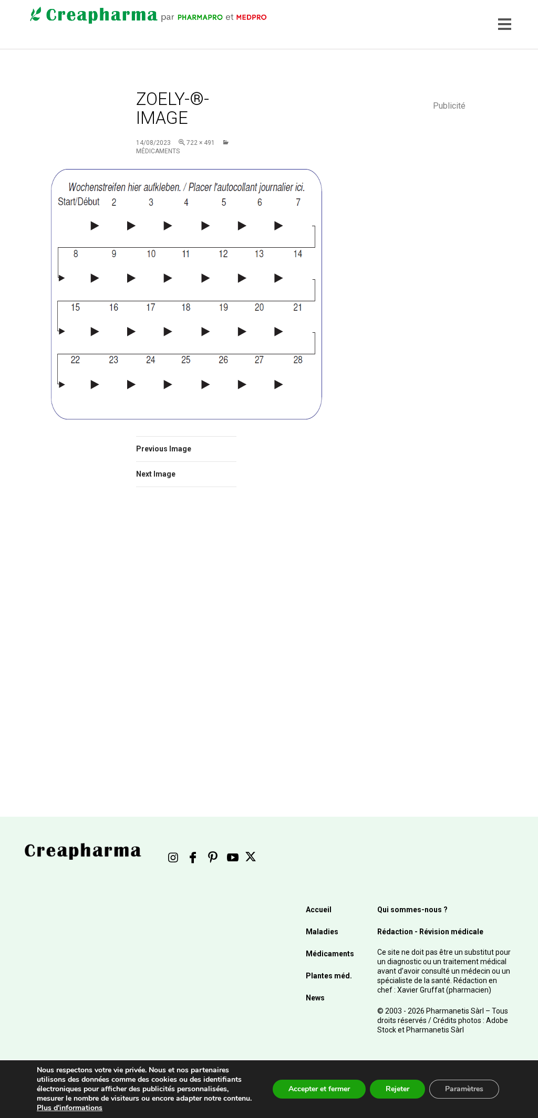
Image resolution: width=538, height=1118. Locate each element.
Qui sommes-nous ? (412, 909)
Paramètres (464, 1089)
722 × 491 (201, 142)
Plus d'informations (69, 1108)
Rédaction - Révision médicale (430, 931)
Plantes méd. (329, 976)
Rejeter (397, 1089)
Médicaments (330, 954)
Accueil (319, 909)
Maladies (322, 931)
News (315, 998)
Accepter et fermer (319, 1089)
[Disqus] (186, 643)
